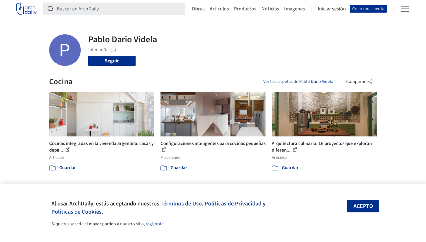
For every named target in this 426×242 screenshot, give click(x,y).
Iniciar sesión (332, 8)
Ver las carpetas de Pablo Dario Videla (298, 81)
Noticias (270, 8)
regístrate (155, 224)
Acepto (363, 206)
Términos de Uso (181, 203)
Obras (198, 8)
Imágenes (294, 8)
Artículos (219, 8)
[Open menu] (405, 9)
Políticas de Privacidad (233, 203)
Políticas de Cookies (76, 212)
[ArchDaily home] (26, 9)
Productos (245, 8)
